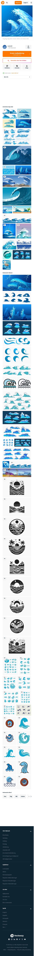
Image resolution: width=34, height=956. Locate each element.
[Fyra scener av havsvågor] (10, 114)
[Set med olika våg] (17, 147)
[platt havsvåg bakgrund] (7, 229)
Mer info (6, 77)
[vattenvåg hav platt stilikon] (10, 847)
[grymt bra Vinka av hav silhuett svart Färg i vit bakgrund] (17, 562)
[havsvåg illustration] (9, 288)
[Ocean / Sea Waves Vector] (9, 180)
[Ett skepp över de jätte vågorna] (26, 309)
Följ (28, 48)
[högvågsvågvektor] (6, 532)
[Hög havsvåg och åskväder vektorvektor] (10, 134)
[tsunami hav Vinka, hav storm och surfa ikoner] (8, 502)
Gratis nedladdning (17, 54)
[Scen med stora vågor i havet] (12, 237)
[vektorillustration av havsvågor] (17, 217)
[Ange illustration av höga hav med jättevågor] (10, 124)
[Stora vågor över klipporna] (17, 201)
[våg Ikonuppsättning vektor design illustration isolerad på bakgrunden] (10, 818)
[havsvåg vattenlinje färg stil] (10, 861)
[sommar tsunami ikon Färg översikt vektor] (10, 428)
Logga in (25, 2)
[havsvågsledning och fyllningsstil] (10, 935)
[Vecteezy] (2, 2)
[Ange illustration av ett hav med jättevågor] (23, 123)
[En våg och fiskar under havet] (9, 259)
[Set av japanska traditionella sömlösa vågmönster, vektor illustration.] (10, 299)
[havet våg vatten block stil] (10, 832)
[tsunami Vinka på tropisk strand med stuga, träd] (17, 548)
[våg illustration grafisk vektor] (17, 165)
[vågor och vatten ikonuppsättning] (10, 741)
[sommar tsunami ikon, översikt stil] (10, 443)
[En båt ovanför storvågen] (10, 274)
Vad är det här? (14, 73)
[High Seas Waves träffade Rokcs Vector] (11, 190)
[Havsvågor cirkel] (22, 298)
